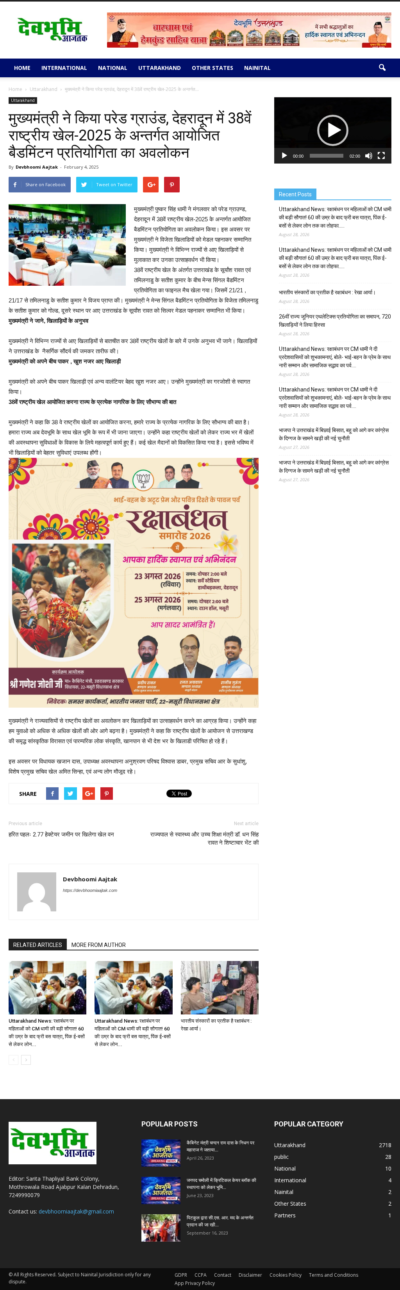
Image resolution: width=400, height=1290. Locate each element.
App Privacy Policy (195, 1283)
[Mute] (369, 156)
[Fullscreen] (381, 156)
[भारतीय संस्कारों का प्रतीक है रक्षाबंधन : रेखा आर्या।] (220, 987)
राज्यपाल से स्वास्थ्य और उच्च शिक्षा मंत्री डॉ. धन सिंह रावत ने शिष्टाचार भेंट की (204, 838)
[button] (382, 68)
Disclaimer (250, 1275)
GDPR (181, 1275)
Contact (222, 1275)
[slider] (326, 156)
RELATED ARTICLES (37, 945)
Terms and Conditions (333, 1275)
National (112, 67)
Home (22, 67)
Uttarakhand (159, 67)
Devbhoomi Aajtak (37, 167)
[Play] (284, 156)
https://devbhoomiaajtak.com (90, 890)
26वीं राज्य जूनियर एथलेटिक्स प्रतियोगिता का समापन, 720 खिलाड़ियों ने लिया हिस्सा (335, 320)
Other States (212, 67)
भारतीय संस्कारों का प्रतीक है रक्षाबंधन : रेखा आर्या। (327, 292)
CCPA (201, 1275)
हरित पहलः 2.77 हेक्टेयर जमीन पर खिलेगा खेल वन (61, 834)
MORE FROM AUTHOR (98, 945)
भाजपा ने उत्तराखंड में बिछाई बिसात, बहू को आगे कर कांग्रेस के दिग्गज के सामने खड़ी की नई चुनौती (334, 434)
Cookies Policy (286, 1275)
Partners (285, 1215)
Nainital (257, 67)
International (64, 67)
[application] (332, 130)
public (281, 1156)
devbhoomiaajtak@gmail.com (76, 1211)
